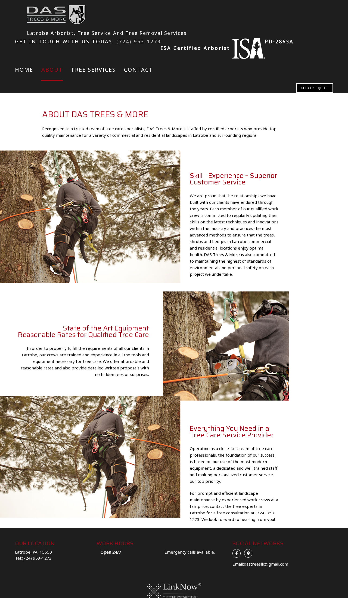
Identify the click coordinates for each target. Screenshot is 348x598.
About (52, 69)
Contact (138, 69)
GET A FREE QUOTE (314, 88)
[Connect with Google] (249, 552)
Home (24, 69)
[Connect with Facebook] (237, 552)
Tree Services (93, 69)
